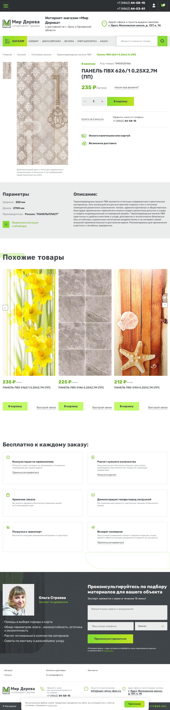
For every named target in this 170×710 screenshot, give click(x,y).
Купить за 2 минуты (93, 119)
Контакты (93, 670)
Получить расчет (106, 474)
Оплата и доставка (56, 670)
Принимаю (134, 704)
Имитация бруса (87, 41)
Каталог (18, 41)
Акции (104, 41)
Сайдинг (34, 41)
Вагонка (69, 41)
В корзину (15, 406)
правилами (108, 651)
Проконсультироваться (25, 472)
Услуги (8, 675)
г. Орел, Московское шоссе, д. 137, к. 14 (134, 25)
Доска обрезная (51, 41)
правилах (52, 705)
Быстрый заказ (46, 407)
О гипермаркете (54, 675)
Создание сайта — (141, 706)
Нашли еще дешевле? (127, 87)
